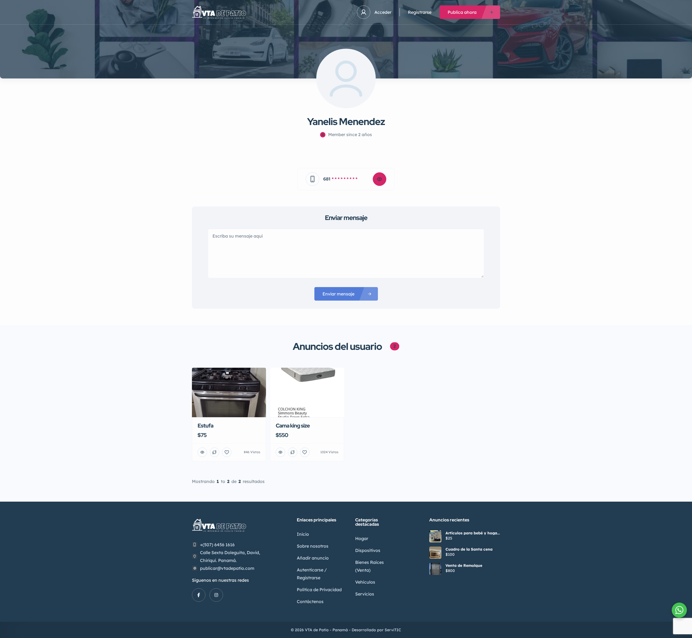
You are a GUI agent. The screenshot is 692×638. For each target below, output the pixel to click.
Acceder (382, 12)
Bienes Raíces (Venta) (369, 566)
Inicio (303, 534)
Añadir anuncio (313, 558)
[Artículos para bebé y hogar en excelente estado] (435, 536)
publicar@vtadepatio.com (227, 568)
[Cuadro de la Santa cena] (435, 553)
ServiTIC (393, 629)
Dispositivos (367, 550)
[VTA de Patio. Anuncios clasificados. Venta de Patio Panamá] (220, 12)
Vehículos (365, 582)
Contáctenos (310, 601)
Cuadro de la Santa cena (469, 549)
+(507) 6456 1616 (217, 544)
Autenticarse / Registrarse (312, 573)
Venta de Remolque (463, 565)
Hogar (361, 538)
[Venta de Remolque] (435, 569)
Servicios (364, 594)
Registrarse (419, 12)
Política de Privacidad (319, 589)
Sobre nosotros (312, 546)
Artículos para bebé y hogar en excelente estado (472, 533)
